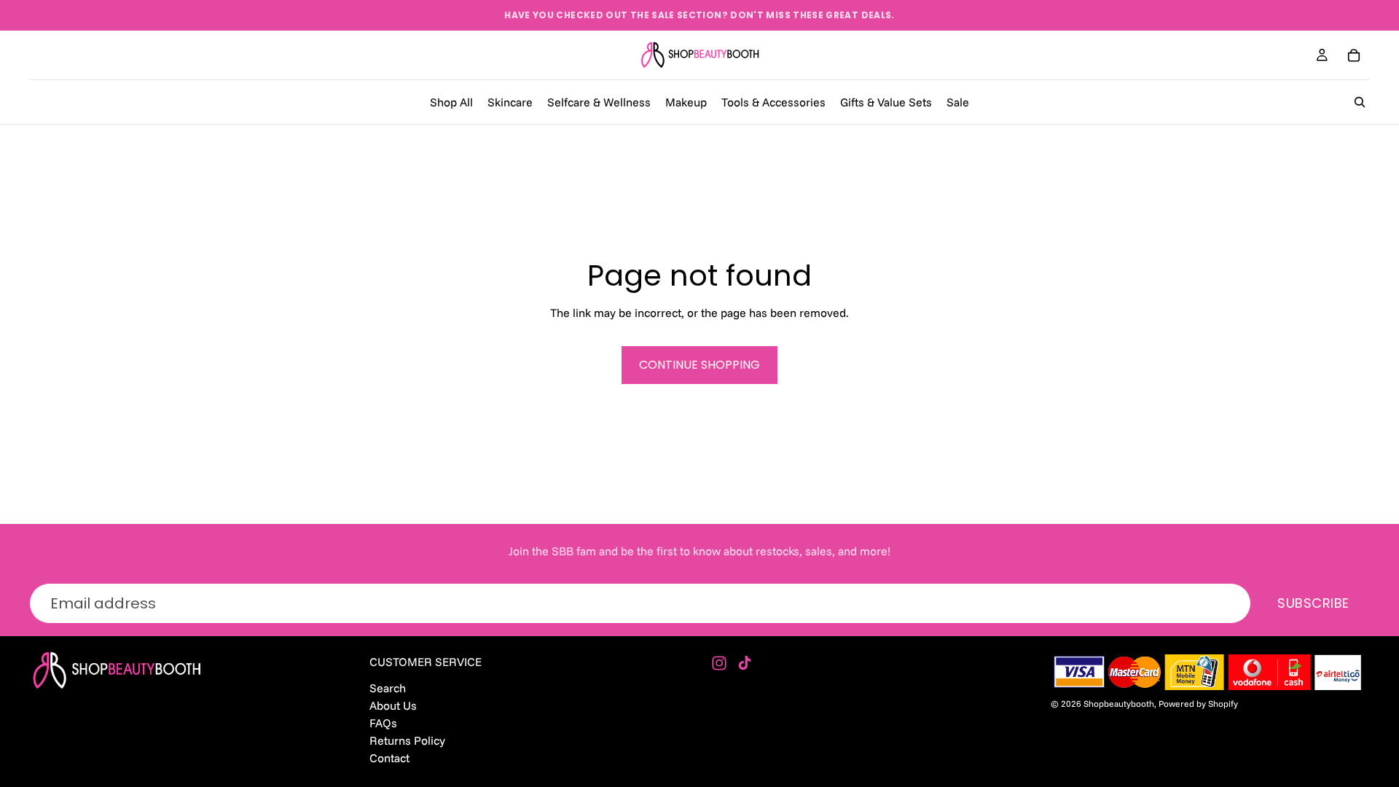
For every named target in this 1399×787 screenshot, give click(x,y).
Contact (389, 758)
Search (387, 687)
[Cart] (1354, 55)
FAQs (383, 722)
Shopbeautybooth (1118, 703)
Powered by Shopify (1198, 703)
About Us (393, 704)
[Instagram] (719, 663)
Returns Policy (407, 740)
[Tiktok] (744, 663)
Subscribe (1313, 603)
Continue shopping (699, 364)
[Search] (1360, 102)
